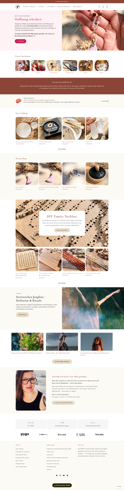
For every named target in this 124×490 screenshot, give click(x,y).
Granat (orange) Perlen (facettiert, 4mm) (71, 273)
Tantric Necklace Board (21, 273)
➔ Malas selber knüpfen (63, 402)
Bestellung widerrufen (53, 460)
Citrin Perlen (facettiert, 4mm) (93, 273)
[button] (30, 6)
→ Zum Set (20, 41)
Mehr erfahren (62, 230)
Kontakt (49, 469)
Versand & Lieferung (53, 463)
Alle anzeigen (62, 149)
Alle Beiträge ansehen (62, 361)
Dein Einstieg (19, 449)
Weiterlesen (22, 314)
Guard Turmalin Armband (45, 142)
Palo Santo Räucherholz (68, 142)
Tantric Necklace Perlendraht (46, 273)
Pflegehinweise (20, 463)
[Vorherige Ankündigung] (16, 1)
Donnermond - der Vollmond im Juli (58, 353)
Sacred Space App (21, 466)
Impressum (50, 454)
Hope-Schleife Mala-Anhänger (69, 187)
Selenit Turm (89, 142)
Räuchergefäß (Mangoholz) (92, 187)
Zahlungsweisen (51, 466)
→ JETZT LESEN (105, 101)
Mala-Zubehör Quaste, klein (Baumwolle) (48, 187)
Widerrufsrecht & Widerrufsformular (57, 457)
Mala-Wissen (19, 460)
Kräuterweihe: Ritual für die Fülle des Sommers (26, 353)
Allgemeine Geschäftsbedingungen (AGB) (59, 449)
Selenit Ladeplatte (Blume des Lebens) (24, 142)
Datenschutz (50, 452)
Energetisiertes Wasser (22, 457)
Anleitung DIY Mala (21, 454)
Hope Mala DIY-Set (20, 187)
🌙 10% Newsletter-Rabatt (62, 485)
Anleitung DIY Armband (22, 452)
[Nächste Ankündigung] (108, 1)
